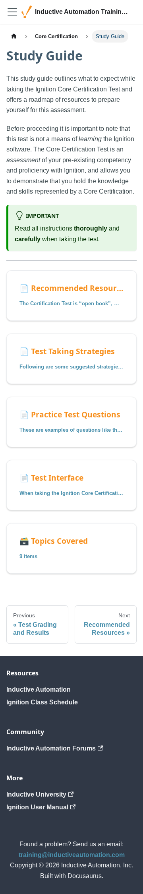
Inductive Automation (38, 689)
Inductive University (36, 794)
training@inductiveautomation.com (72, 854)
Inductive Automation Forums (51, 748)
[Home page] (13, 36)
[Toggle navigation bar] (12, 12)
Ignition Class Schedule (42, 702)
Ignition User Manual (37, 807)
